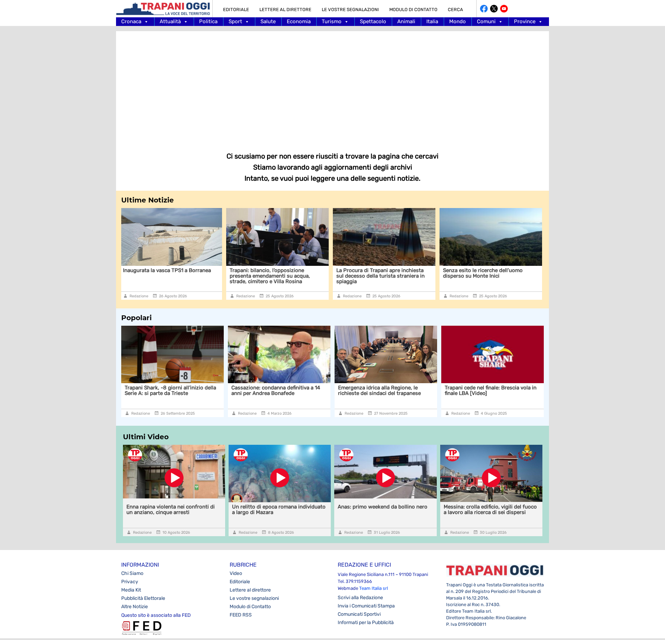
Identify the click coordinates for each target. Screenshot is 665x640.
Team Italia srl (373, 588)
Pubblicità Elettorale (143, 598)
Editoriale (236, 9)
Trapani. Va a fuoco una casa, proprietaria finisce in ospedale (485, 273)
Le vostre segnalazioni (350, 9)
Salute (268, 21)
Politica (208, 21)
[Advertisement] (332, 86)
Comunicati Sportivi (359, 614)
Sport (235, 21)
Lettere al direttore (285, 9)
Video (236, 573)
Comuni (486, 21)
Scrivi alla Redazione (360, 598)
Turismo (332, 21)
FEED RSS (241, 615)
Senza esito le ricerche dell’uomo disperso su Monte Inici (381, 273)
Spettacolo (373, 21)
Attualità (170, 21)
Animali (406, 21)
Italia (432, 21)
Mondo (457, 21)
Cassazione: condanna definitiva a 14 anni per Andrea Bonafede (196, 390)
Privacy (129, 582)
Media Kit (131, 590)
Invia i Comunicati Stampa (366, 606)
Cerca (455, 9)
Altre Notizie (134, 607)
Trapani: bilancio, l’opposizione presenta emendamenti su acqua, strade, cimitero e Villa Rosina (168, 276)
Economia (299, 21)
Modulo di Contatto (413, 9)
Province (524, 21)
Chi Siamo (132, 573)
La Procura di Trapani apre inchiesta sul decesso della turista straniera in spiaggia (278, 276)
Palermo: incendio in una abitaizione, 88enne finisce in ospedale (516, 390)
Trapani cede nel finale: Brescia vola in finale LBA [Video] (411, 390)
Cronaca (131, 21)
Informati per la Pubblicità (366, 622)
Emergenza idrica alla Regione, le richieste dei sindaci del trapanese (299, 390)
